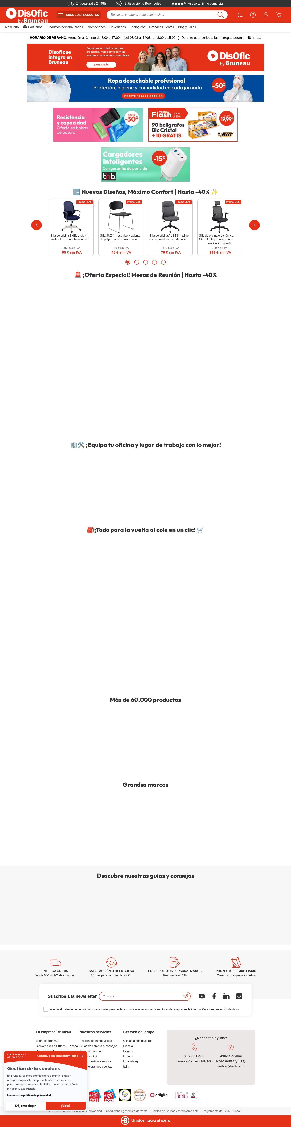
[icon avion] (186, 996)
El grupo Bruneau (47, 1040)
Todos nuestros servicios (95, 1061)
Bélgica (128, 1051)
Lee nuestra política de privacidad (29, 1095)
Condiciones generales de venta (126, 1111)
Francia (128, 1046)
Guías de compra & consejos (98, 1046)
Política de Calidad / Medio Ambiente (175, 1111)
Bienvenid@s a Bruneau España (57, 1046)
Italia (126, 1066)
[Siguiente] (254, 225)
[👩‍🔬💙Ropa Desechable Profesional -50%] (145, 88)
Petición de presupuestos (95, 1040)
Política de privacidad (88, 1111)
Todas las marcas (90, 1051)
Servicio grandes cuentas (95, 1066)
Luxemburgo (131, 1061)
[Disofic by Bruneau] (145, 57)
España (128, 1056)
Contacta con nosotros (137, 1040)
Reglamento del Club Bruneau (222, 1111)
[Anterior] (36, 225)
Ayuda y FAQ (88, 1056)
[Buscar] (220, 15)
